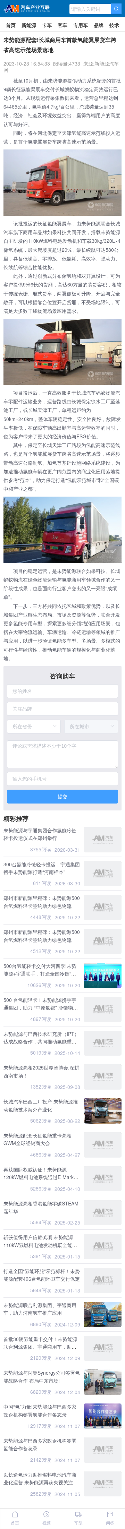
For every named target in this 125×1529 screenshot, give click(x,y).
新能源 (29, 25)
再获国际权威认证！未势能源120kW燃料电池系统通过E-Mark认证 (40, 1177)
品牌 (98, 25)
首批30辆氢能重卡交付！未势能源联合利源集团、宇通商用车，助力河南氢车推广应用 (40, 1346)
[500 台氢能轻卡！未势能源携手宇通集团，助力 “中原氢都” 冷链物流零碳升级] (103, 1009)
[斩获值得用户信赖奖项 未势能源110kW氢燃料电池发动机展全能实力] (103, 1246)
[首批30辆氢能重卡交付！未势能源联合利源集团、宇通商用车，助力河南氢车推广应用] (103, 1348)
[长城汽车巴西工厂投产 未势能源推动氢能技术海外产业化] (103, 1111)
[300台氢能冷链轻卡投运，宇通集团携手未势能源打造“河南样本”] (103, 873)
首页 (11, 25)
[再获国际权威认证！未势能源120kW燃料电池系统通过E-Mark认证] (103, 1179)
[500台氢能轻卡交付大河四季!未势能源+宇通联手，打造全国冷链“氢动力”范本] (103, 975)
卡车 (47, 25)
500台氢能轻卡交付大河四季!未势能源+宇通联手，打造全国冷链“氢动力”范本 (39, 973)
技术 (114, 25)
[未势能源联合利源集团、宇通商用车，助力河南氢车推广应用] (103, 1314)
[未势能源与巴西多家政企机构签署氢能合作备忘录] (103, 1450)
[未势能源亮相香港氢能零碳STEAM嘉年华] (103, 1213)
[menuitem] (11, 24)
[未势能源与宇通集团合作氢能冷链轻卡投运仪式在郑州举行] (103, 839)
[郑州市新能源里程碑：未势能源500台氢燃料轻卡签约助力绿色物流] (103, 907)
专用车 (80, 25)
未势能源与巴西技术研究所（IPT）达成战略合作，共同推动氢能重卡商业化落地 (41, 1041)
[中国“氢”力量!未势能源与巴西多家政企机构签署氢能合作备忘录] (103, 1416)
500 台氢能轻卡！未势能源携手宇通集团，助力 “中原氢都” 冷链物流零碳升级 (40, 1007)
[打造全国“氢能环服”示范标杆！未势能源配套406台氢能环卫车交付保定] (103, 1280)
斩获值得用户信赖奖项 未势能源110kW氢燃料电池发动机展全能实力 (40, 1245)
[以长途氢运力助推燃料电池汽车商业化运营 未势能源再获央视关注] (103, 1484)
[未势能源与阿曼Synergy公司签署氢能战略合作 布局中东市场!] (103, 1382)
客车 (62, 25)
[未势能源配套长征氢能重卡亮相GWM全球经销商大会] (103, 1145)
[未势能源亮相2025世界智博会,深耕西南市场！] (103, 1077)
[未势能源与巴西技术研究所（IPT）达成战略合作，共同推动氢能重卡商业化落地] (103, 1043)
